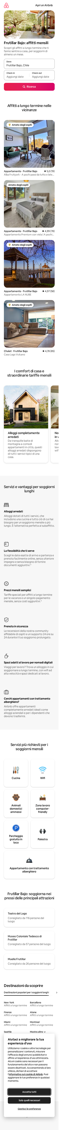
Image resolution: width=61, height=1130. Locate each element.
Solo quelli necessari (29, 1100)
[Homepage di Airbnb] (6, 5)
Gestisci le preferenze (29, 1108)
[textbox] (17, 77)
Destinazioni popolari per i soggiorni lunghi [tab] (26, 992)
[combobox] (29, 65)
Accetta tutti (29, 1091)
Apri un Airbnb (44, 5)
